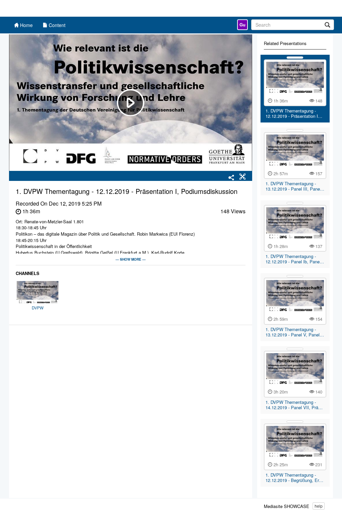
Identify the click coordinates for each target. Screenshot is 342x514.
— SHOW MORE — (131, 259)
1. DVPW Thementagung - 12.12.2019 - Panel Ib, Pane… (295, 259)
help (319, 506)
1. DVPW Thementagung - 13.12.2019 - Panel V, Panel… (295, 332)
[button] (242, 177)
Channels (27, 273)
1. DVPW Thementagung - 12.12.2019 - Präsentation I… (294, 113)
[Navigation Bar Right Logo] (288, 8)
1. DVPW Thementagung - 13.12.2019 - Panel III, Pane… (295, 186)
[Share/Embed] (231, 178)
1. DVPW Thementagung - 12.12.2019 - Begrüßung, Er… (294, 477)
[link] (242, 24)
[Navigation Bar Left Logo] (45, 8)
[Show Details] (295, 57)
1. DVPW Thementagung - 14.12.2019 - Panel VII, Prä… (294, 405)
